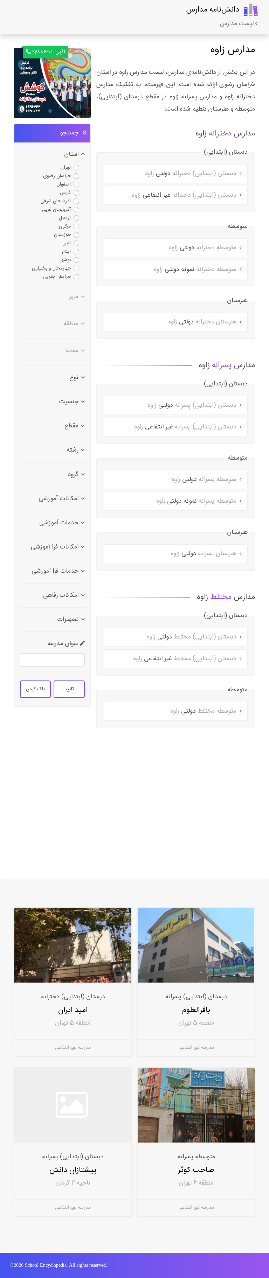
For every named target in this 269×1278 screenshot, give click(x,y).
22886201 (48, 52)
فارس (65, 193)
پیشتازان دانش (73, 1170)
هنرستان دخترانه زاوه (203, 322)
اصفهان (63, 184)
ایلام (66, 251)
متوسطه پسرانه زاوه (204, 479)
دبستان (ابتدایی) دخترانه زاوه (191, 173)
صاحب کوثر (196, 1170)
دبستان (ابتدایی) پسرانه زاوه (192, 405)
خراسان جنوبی (57, 277)
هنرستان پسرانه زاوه (204, 554)
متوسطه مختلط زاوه (204, 711)
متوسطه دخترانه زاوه (203, 248)
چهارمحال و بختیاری (51, 268)
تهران (65, 167)
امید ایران (73, 1010)
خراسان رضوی (57, 176)
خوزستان (62, 235)
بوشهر (65, 260)
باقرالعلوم (196, 1010)
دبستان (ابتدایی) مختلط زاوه (192, 637)
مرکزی (65, 226)
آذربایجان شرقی (55, 201)
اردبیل (65, 218)
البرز (67, 243)
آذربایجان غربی (56, 209)
